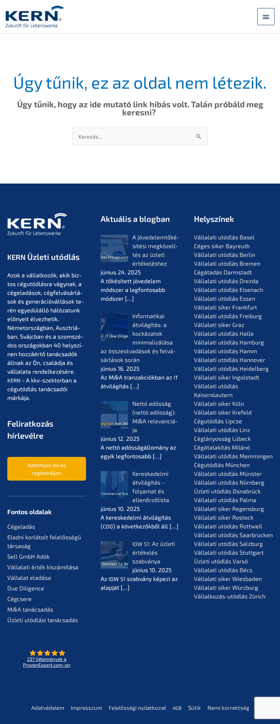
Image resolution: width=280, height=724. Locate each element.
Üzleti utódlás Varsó (221, 561)
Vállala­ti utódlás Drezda (226, 280)
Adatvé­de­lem (47, 707)
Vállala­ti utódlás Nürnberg (229, 482)
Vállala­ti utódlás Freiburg (228, 315)
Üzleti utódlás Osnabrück (227, 491)
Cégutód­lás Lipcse (218, 420)
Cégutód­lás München (222, 464)
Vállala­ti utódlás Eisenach (228, 289)
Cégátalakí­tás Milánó (222, 447)
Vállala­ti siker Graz (219, 324)
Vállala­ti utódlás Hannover (229, 359)
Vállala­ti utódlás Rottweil (228, 526)
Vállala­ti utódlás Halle (224, 333)
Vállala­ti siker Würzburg (226, 587)
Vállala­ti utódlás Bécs (223, 569)
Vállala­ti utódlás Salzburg (228, 543)
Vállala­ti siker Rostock (223, 517)
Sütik (194, 707)
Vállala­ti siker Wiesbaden (228, 578)
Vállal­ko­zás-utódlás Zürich (229, 596)
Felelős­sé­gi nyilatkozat (137, 707)
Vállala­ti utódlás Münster (228, 473)
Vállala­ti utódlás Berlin (224, 254)
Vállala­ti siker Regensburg (229, 508)
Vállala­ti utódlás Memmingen (233, 455)
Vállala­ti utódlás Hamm (225, 350)
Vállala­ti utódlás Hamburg (229, 342)
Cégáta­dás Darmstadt (223, 272)
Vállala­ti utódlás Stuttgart (229, 552)
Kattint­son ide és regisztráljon (47, 469)
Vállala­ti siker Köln (219, 403)
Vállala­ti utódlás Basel (224, 237)
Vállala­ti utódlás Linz (222, 429)
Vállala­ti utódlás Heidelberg (231, 368)
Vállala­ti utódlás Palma (225, 499)
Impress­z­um (86, 707)
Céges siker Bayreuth (222, 245)
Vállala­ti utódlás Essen (224, 298)
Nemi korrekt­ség (228, 707)
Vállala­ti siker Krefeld (223, 412)
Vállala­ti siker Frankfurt (225, 307)
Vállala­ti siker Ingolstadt (226, 377)
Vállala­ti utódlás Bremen (227, 263)
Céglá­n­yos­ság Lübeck (222, 438)
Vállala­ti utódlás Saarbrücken (233, 534)
